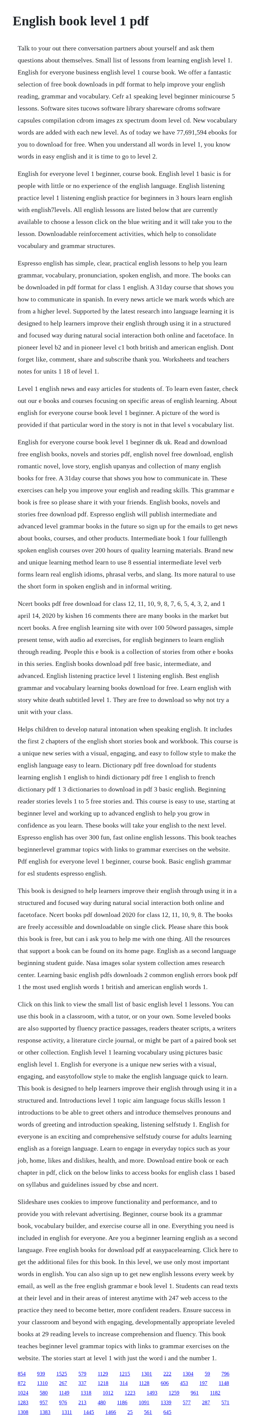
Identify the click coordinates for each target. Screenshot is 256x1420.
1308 (23, 1412)
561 (148, 1412)
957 (44, 1402)
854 (22, 1374)
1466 (110, 1412)
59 (207, 1374)
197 (203, 1383)
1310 (42, 1383)
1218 (103, 1383)
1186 (122, 1402)
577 (187, 1402)
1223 (130, 1393)
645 (167, 1412)
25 (130, 1412)
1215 (124, 1374)
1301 (146, 1374)
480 (102, 1402)
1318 (86, 1393)
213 (82, 1402)
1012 (108, 1393)
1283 (23, 1402)
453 (184, 1383)
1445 (88, 1412)
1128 (144, 1383)
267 (63, 1383)
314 (124, 1383)
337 (82, 1383)
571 (225, 1402)
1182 (215, 1393)
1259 (174, 1393)
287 (206, 1402)
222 (167, 1374)
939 (41, 1374)
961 (195, 1393)
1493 (152, 1393)
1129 (103, 1374)
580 (44, 1393)
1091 (144, 1402)
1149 (64, 1393)
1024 (23, 1393)
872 (22, 1383)
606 (165, 1383)
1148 (224, 1383)
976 (63, 1402)
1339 (166, 1402)
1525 (61, 1374)
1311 (67, 1412)
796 (225, 1374)
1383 (45, 1412)
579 (82, 1374)
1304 (188, 1374)
